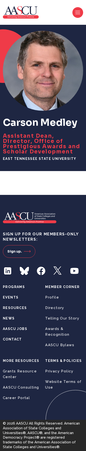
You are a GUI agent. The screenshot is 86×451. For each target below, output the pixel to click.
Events (10, 297)
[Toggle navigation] (77, 12)
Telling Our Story (62, 318)
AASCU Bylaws (59, 345)
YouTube (74, 271)
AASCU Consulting (21, 387)
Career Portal (16, 398)
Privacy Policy (59, 371)
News (9, 318)
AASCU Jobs (15, 329)
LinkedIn (7, 271)
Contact (12, 339)
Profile (52, 297)
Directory (54, 308)
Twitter (58, 271)
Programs (14, 287)
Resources (15, 308)
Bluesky (24, 271)
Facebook (41, 271)
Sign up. (14, 251)
